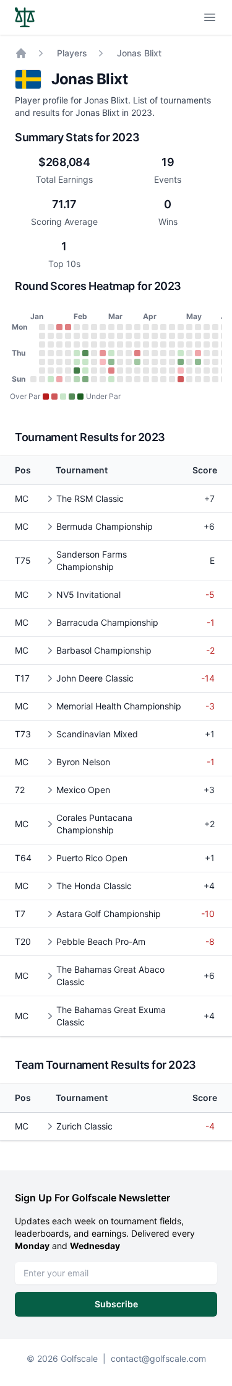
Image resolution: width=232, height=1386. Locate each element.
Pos (23, 470)
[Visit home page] (25, 17)
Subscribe (116, 1304)
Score (204, 470)
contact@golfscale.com (158, 1358)
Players (72, 53)
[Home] (21, 53)
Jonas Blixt (139, 53)
